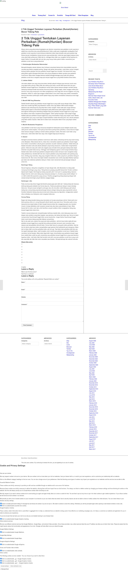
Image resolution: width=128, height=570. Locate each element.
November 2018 (93, 409)
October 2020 (92, 363)
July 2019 (91, 393)
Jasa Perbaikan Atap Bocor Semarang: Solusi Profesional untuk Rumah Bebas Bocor (96, 84)
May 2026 (91, 347)
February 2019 (93, 403)
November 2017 (93, 433)
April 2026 (92, 349)
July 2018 (91, 417)
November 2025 (93, 357)
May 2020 (91, 373)
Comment (24, 304)
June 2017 (92, 443)
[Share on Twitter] (23, 247)
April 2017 (92, 447)
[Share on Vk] (23, 257)
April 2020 (92, 375)
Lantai (90, 129)
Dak (89, 127)
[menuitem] (34, 15)
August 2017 (92, 439)
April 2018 (92, 423)
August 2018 (92, 415)
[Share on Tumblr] (23, 255)
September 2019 (93, 389)
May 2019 (91, 397)
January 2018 (92, 429)
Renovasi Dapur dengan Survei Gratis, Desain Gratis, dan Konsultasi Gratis (96, 98)
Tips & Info (91, 135)
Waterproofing (92, 139)
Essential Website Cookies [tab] (7, 482)
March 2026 (92, 351)
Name (23, 282)
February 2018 (93, 427)
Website (23, 297)
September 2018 (93, 413)
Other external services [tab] (6, 521)
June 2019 (92, 395)
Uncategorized (92, 137)
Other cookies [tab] (4, 553)
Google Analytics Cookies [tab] (7, 508)
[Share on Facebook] (23, 244)
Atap (89, 125)
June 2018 (92, 419)
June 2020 (92, 371)
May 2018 (91, 421)
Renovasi (90, 131)
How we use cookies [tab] (5, 473)
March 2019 (92, 401)
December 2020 (93, 359)
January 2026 (92, 355)
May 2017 (91, 445)
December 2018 (93, 407)
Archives (90, 57)
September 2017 (93, 437)
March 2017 (92, 449)
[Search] (96, 15)
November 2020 (93, 361)
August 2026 (92, 341)
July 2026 (91, 343)
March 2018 (92, 425)
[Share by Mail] (23, 263)
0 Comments (34, 34)
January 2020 (92, 381)
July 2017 (91, 441)
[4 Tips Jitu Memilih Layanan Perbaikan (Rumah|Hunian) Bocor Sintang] (1, 285)
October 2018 (92, 411)
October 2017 (92, 435)
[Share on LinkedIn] (23, 252)
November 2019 (93, 385)
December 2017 (93, 431)
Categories (91, 41)
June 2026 (92, 345)
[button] (4, 569)
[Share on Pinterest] (23, 249)
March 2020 (92, 377)
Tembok (90, 133)
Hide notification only (15, 566)
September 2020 (93, 365)
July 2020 (91, 369)
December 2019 (93, 383)
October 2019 (92, 387)
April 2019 (92, 399)
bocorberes (41, 34)
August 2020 (92, 367)
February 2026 (93, 353)
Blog (22, 20)
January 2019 (92, 405)
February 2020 (93, 379)
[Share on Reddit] (23, 260)
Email (23, 289)
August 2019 (92, 391)
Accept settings (5, 566)
